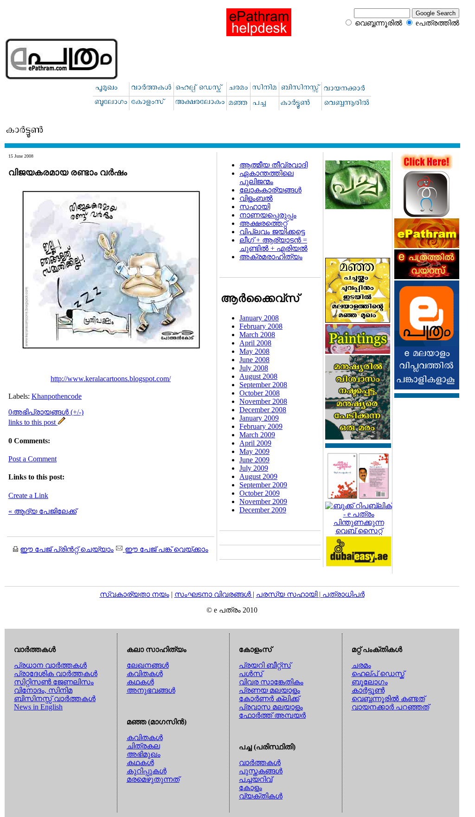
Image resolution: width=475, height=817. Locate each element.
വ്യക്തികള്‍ (260, 796)
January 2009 (259, 418)
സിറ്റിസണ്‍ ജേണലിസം (54, 682)
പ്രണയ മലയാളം (269, 690)
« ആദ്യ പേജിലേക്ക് (42, 511)
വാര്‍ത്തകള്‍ (260, 762)
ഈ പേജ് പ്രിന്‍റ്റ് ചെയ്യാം (67, 549)
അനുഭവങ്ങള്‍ (151, 690)
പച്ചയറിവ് (255, 779)
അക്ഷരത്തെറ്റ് (263, 223)
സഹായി (254, 207)
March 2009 (257, 435)
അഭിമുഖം (143, 754)
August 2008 (258, 376)
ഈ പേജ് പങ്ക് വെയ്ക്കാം (165, 549)
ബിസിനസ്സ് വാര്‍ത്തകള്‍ (55, 698)
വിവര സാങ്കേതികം (271, 682)
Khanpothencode (57, 396)
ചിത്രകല (143, 746)
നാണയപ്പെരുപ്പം (267, 215)
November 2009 (263, 501)
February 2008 (260, 326)
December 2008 (262, 410)
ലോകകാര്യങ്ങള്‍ (270, 190)
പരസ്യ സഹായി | (289, 594)
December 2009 (262, 510)
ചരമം (361, 665)
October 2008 (259, 393)
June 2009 (254, 460)
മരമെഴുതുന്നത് (153, 779)
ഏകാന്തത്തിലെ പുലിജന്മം (266, 177)
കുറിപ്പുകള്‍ (147, 771)
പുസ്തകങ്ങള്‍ (260, 771)
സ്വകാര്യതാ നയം (134, 594)
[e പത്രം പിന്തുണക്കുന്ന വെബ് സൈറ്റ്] (358, 531)
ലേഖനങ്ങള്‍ (148, 665)
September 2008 (263, 385)
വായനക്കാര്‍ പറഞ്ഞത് (390, 707)
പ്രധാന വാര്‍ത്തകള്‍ (50, 665)
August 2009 (258, 476)
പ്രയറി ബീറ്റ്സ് (265, 665)
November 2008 (263, 401)
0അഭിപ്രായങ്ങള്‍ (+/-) (45, 412)
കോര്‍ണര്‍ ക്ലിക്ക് (269, 698)
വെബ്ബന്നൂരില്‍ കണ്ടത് (388, 698)
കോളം (250, 787)
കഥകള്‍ (140, 682)
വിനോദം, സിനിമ (43, 690)
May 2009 (254, 451)
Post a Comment (32, 459)
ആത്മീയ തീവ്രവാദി (273, 165)
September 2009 (263, 485)
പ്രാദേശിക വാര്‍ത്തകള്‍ (55, 673)
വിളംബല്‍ (256, 198)
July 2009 (253, 468)
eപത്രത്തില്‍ (437, 23)
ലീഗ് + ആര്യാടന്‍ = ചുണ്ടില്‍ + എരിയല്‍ (273, 244)
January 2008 (259, 318)
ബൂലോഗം (370, 682)
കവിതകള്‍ (145, 673)
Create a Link (28, 495)
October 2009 (259, 493)
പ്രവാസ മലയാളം (271, 707)
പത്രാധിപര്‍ (343, 594)
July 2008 (253, 368)
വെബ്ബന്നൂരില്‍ (378, 23)
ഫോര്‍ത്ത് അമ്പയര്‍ (272, 715)
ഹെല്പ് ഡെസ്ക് (378, 673)
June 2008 (254, 360)
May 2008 (254, 351)
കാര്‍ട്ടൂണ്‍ (368, 690)
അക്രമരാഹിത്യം (270, 257)
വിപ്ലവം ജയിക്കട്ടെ (272, 232)
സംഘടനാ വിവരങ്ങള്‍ (213, 594)
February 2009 (260, 426)
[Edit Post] (62, 422)
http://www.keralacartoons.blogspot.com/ (111, 379)
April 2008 (255, 343)
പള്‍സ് (251, 673)
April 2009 (255, 443)
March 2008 (257, 334)
